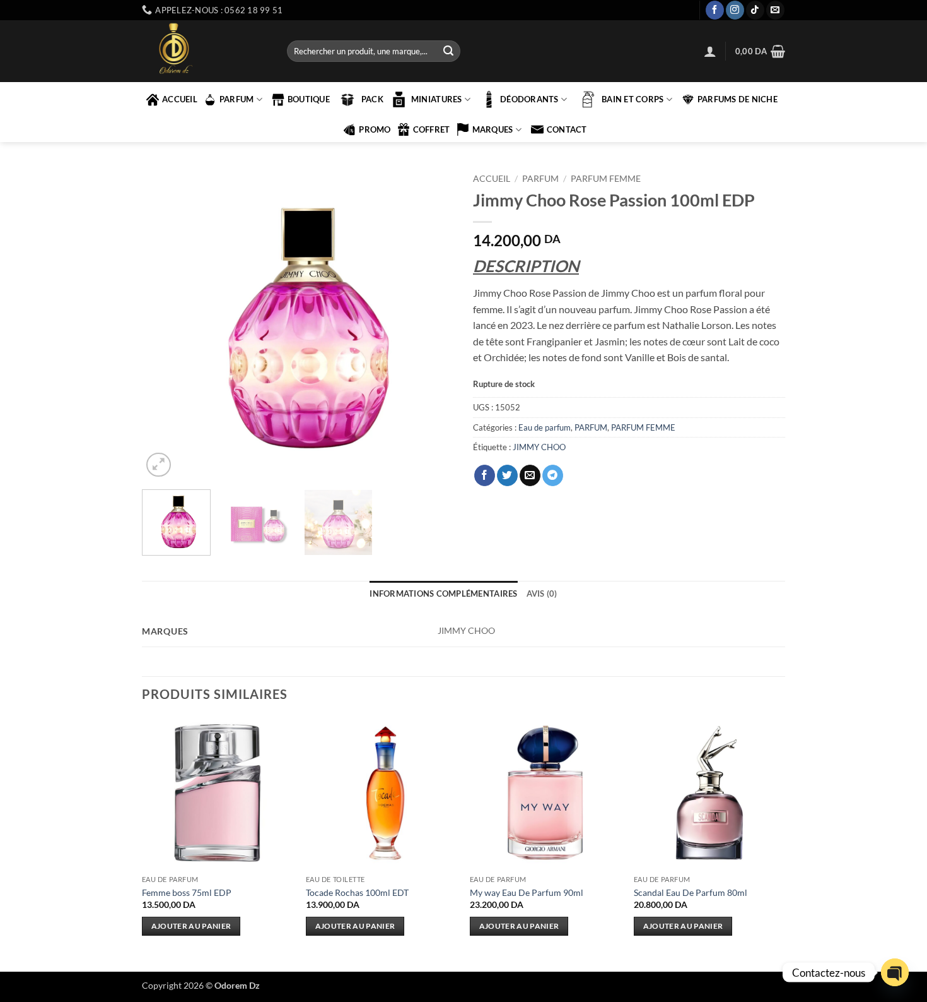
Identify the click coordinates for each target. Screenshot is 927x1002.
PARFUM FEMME (606, 179)
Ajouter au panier (191, 926)
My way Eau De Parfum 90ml (526, 892)
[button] (710, 51)
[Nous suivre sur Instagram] (735, 10)
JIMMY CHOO (539, 447)
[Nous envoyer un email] (775, 10)
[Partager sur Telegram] (552, 475)
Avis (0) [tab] (542, 593)
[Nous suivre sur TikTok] (755, 10)
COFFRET (431, 129)
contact (567, 129)
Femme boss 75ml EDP (186, 892)
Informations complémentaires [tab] (443, 593)
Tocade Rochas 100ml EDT (357, 892)
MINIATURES (436, 99)
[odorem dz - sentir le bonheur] (205, 51)
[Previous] (164, 323)
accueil (179, 99)
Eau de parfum (544, 427)
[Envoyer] (448, 51)
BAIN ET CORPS (632, 99)
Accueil (491, 179)
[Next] (432, 323)
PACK (372, 99)
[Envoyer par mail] (530, 475)
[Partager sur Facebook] (484, 475)
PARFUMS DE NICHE (737, 99)
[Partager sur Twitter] (507, 475)
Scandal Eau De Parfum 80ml (690, 892)
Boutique (309, 99)
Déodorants (529, 99)
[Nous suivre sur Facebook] (715, 10)
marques (492, 129)
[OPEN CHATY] (895, 972)
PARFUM (236, 99)
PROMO (374, 129)
